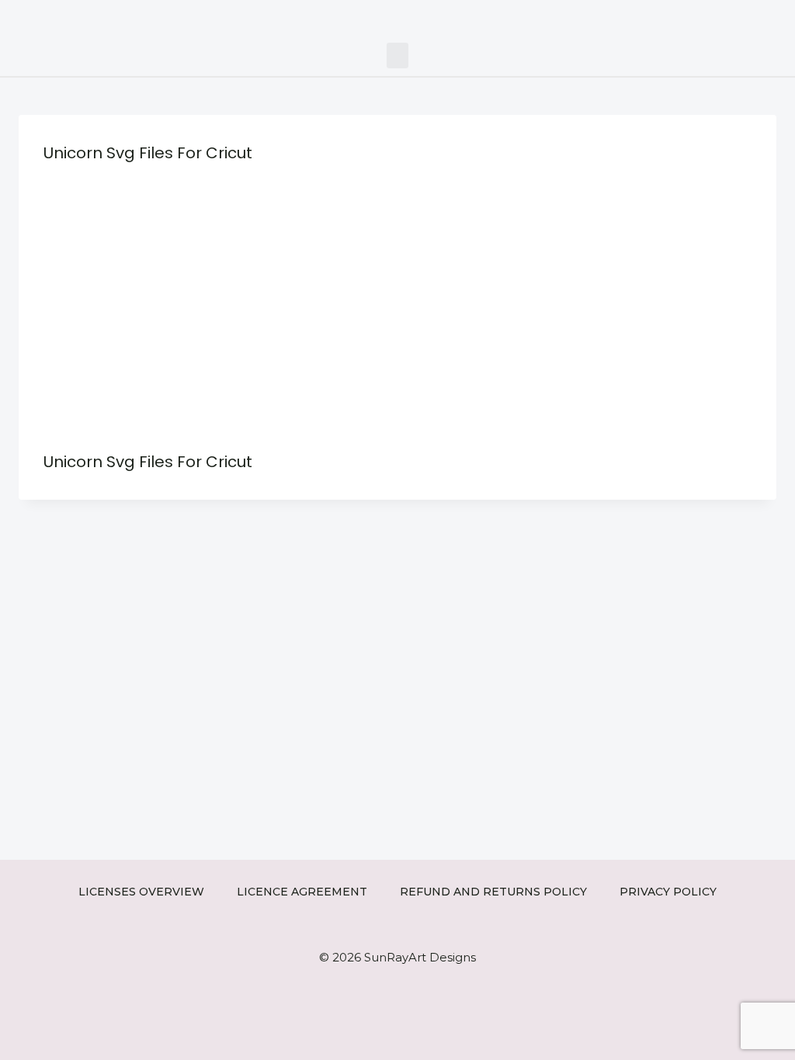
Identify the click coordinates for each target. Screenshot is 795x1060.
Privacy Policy (668, 892)
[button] (397, 55)
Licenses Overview (141, 892)
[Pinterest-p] (730, 17)
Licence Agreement (302, 892)
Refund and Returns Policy (493, 892)
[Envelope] (754, 17)
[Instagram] (707, 17)
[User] (777, 17)
